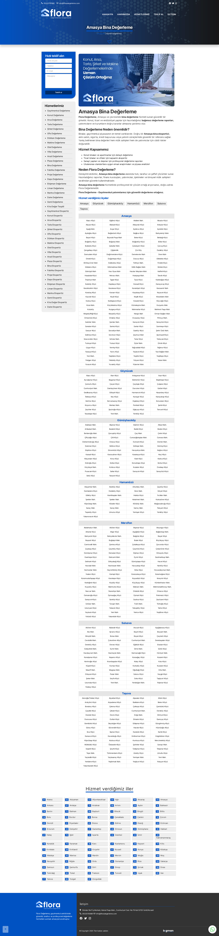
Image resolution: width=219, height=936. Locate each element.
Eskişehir (72, 829)
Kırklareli (72, 849)
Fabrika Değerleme (56, 170)
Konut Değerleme (55, 115)
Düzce (93, 823)
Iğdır (70, 835)
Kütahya (162, 849)
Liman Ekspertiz (55, 288)
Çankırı (139, 817)
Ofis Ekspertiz (54, 234)
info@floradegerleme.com (69, 3)
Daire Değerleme (55, 197)
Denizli (48, 823)
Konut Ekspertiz (55, 215)
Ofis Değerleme (54, 133)
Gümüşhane (141, 829)
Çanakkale (117, 817)
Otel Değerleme (54, 147)
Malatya (48, 855)
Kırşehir (94, 849)
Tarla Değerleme (55, 124)
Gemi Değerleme (55, 202)
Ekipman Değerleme (56, 183)
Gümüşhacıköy (115, 203)
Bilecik (115, 811)
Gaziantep (94, 829)
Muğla (138, 855)
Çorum (161, 817)
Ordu (92, 861)
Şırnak (138, 867)
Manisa (71, 855)
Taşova (84, 208)
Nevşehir (49, 861)
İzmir (138, 835)
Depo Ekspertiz (54, 279)
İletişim (172, 14)
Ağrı (115, 799)
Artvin (116, 805)
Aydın (138, 805)
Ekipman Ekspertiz (56, 284)
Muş (160, 855)
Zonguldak (95, 879)
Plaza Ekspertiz (54, 261)
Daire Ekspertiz (54, 307)
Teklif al (159, 14)
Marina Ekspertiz (55, 293)
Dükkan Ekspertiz (55, 238)
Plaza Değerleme (55, 161)
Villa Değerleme (54, 151)
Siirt (92, 867)
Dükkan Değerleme (56, 138)
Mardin (93, 855)
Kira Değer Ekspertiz (57, 302)
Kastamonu (118, 843)
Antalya (71, 805)
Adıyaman (72, 799)
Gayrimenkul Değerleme (58, 110)
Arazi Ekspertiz (54, 256)
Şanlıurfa (72, 867)
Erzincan (162, 823)
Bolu (47, 817)
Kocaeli (116, 849)
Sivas (161, 867)
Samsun (48, 867)
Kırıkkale (48, 849)
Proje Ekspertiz (54, 275)
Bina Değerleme (54, 165)
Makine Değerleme (56, 142)
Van (160, 873)
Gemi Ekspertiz (54, 297)
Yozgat (71, 879)
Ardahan (94, 805)
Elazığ (138, 823)
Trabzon (93, 873)
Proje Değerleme (55, 174)
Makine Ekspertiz (55, 243)
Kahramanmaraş (163, 836)
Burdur (71, 817)
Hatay (47, 835)
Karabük (48, 843)
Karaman (71, 843)
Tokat (70, 873)
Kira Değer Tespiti (55, 206)
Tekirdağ (49, 873)
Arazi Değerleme (55, 156)
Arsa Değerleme (54, 120)
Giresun (116, 829)
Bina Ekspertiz (54, 266)
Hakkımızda (123, 14)
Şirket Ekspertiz (54, 229)
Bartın (47, 811)
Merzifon (148, 203)
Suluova (161, 203)
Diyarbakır (72, 823)
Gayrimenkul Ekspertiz (58, 211)
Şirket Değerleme (55, 129)
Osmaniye (117, 861)
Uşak (138, 873)
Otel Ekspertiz (54, 247)
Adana (47, 799)
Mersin (116, 855)
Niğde (70, 861)
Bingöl (138, 811)
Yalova (48, 879)
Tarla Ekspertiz (54, 224)
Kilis (160, 843)
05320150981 (49, 3)
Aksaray (139, 799)
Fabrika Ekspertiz (55, 270)
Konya (138, 849)
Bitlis (161, 811)
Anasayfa (107, 14)
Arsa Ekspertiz (54, 220)
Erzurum (48, 829)
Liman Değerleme (55, 188)
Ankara (48, 805)
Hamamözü (133, 203)
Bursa (92, 817)
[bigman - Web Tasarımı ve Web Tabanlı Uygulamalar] (168, 932)
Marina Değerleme (55, 193)
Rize (138, 861)
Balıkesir (162, 805)
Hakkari (162, 829)
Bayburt (93, 811)
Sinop (115, 867)
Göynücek (98, 203)
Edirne (116, 823)
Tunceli (116, 873)
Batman (71, 811)
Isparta (93, 835)
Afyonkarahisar (97, 799)
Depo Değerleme (55, 179)
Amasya (84, 203)
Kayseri (139, 843)
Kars (92, 843)
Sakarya (162, 861)
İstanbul (116, 835)
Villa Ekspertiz (54, 252)
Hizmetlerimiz (142, 14)
